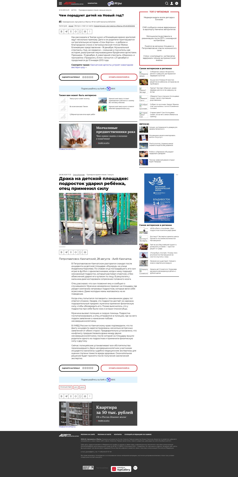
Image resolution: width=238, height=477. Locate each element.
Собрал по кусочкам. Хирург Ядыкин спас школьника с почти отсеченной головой (164, 106)
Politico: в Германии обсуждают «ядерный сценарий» (161, 152)
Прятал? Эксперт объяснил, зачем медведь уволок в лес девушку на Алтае (163, 90)
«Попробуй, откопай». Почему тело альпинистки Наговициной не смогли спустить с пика (163, 255)
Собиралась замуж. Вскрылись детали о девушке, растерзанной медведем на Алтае (163, 74)
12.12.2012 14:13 (64, 10)
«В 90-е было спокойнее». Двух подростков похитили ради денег (163, 229)
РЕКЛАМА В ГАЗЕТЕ (104, 434)
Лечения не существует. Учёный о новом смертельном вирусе (163, 262)
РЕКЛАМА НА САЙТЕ (88, 434)
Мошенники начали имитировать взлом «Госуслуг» (162, 136)
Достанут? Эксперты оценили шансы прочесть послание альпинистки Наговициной (164, 238)
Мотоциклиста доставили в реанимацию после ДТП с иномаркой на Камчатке (159, 38)
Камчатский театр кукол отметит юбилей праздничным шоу (121, 107)
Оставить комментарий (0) (119, 77)
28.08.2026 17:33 (65, 175)
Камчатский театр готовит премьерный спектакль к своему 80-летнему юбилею (121, 100)
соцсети (62, 246)
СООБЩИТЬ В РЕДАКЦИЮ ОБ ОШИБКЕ (137, 434)
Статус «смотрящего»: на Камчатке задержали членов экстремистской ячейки (159, 58)
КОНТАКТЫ (118, 434)
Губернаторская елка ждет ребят (82, 114)
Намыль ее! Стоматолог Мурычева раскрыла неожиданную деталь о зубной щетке (163, 271)
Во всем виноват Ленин (79, 106)
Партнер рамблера (102, 468)
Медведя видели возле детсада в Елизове (159, 18)
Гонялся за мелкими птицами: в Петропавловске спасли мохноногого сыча (159, 48)
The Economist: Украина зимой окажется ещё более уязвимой (161, 144)
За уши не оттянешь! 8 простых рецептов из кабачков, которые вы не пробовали (164, 82)
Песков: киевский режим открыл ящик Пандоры (162, 161)
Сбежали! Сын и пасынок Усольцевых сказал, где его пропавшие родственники (164, 98)
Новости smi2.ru (67, 149)
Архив (71, 26)
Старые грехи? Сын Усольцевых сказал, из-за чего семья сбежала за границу (164, 114)
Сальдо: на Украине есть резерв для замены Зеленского (163, 128)
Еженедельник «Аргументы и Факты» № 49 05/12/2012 (114, 26)
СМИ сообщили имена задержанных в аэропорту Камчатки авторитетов (159, 28)
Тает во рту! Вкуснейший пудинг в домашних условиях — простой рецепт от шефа (163, 247)
